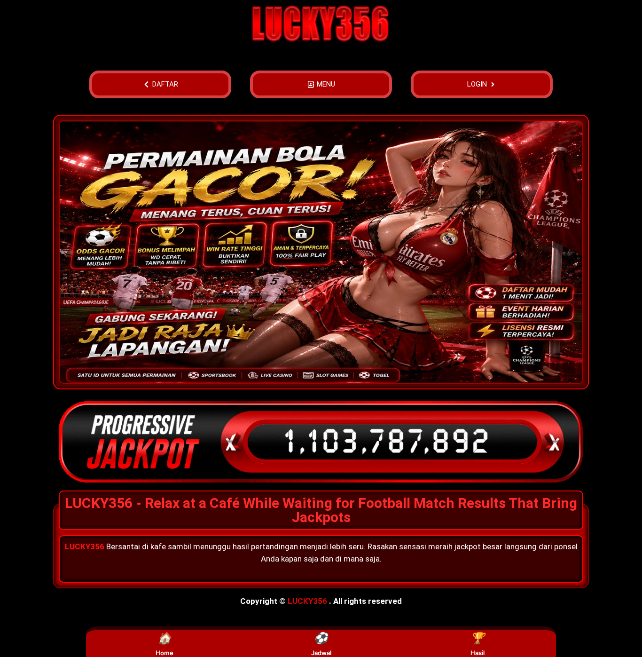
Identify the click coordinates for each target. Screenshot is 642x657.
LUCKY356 (307, 601)
